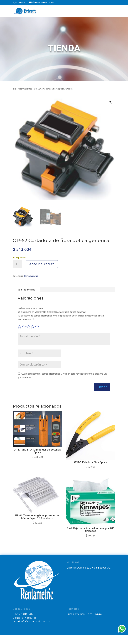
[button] (110, 102)
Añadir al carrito (41, 264)
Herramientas (25, 88)
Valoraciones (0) (26, 289)
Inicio (15, 88)
